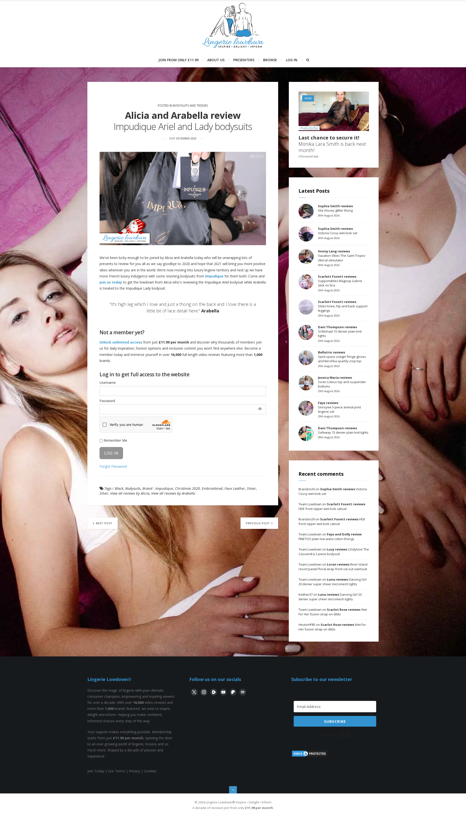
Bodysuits (133, 488)
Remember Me (115, 440)
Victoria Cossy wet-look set (337, 230)
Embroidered (212, 488)
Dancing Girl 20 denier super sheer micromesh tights (332, 581)
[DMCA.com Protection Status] (309, 756)
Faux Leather (235, 488)
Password (107, 400)
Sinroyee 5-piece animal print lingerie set (339, 407)
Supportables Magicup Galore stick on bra (340, 280)
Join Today (95, 771)
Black (119, 488)
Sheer (251, 488)
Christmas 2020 (187, 488)
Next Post (103, 523)
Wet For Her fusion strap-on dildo (333, 612)
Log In (291, 60)
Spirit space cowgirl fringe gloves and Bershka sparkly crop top (342, 356)
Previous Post (258, 523)
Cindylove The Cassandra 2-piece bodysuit (334, 551)
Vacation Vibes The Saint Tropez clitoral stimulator (342, 255)
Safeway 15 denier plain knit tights (343, 430)
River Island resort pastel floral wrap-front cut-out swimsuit (333, 566)
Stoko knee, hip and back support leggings (342, 306)
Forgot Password (113, 466)
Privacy (134, 771)
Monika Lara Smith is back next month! (332, 144)
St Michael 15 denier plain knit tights (340, 331)
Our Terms (116, 771)
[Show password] (260, 408)
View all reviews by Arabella (173, 493)
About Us (216, 60)
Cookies (150, 771)
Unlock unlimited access (121, 342)
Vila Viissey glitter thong (335, 208)
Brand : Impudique (157, 488)
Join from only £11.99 (178, 60)
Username (108, 382)
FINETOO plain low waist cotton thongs (330, 536)
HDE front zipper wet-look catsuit (332, 506)
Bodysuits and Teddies (190, 105)
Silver (104, 493)
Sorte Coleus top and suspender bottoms (342, 381)
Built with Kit (335, 734)
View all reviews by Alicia (129, 493)
